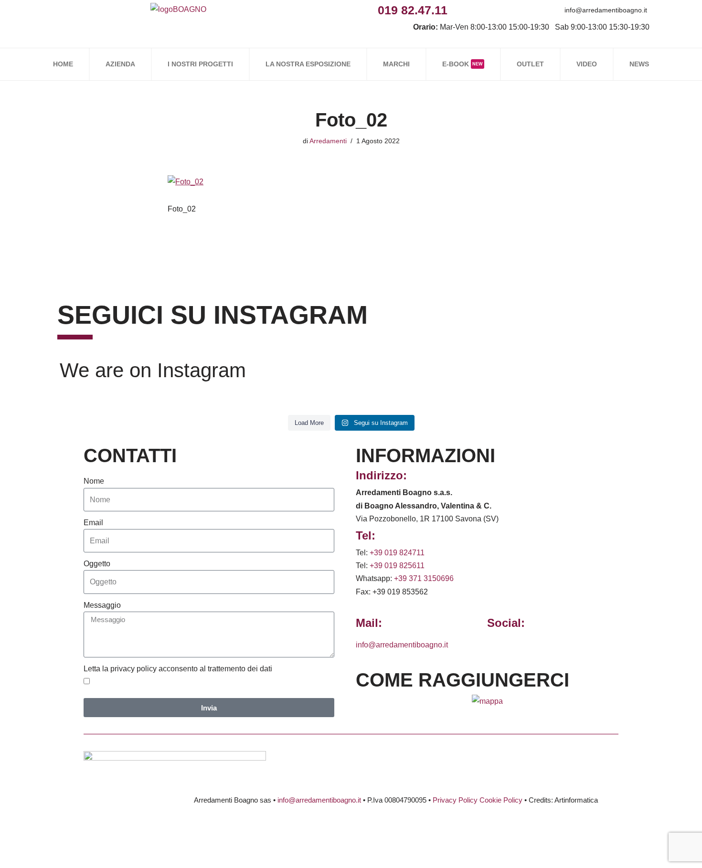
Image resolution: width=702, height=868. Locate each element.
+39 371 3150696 (424, 578)
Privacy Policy (455, 800)
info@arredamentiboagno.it (605, 10)
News (639, 64)
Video (586, 64)
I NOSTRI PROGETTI (200, 64)
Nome (94, 481)
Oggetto (97, 564)
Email (93, 523)
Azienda (120, 64)
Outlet (530, 64)
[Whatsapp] (501, 10)
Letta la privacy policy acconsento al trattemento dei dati (178, 669)
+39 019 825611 (397, 565)
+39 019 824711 (397, 553)
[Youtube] (523, 10)
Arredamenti (328, 141)
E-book (462, 64)
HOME (63, 64)
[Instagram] (480, 10)
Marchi (396, 64)
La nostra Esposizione (308, 64)
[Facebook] (458, 10)
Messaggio (102, 605)
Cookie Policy (500, 800)
